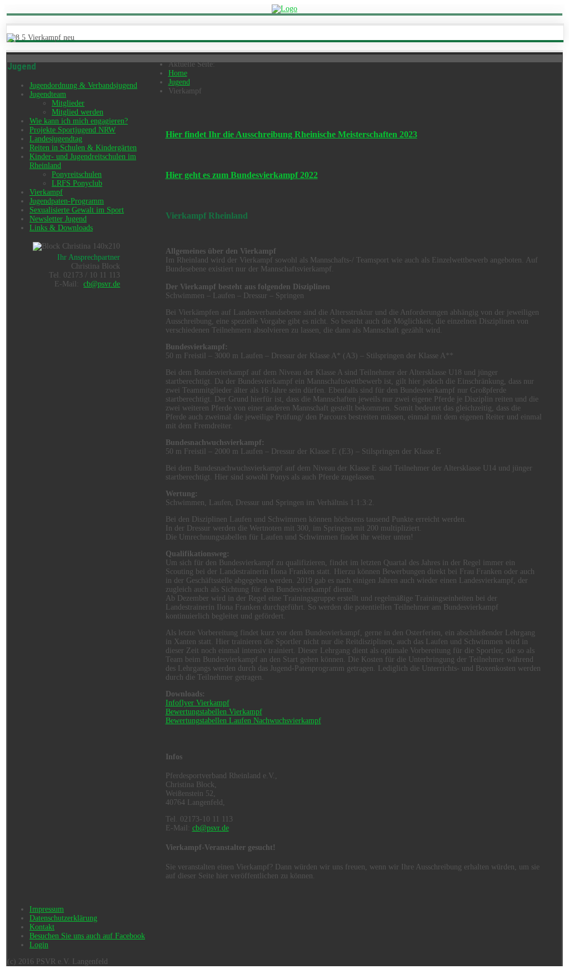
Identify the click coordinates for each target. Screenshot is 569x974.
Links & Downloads (61, 228)
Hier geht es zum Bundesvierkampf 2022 (242, 175)
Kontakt (41, 927)
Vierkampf (46, 192)
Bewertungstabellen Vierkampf (214, 712)
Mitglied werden (77, 112)
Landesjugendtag (55, 139)
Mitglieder (68, 103)
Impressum (46, 909)
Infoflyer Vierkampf (197, 703)
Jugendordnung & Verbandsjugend (83, 85)
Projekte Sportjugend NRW (72, 130)
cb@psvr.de (101, 284)
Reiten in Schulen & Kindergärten (83, 148)
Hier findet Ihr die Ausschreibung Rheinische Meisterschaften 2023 (291, 134)
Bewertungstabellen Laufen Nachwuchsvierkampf (243, 720)
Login (38, 945)
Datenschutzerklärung (63, 918)
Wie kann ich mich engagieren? (78, 121)
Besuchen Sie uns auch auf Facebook (87, 936)
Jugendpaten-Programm (66, 201)
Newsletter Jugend (58, 219)
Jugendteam (47, 94)
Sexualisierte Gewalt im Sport (76, 210)
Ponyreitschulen (77, 174)
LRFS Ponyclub (77, 183)
